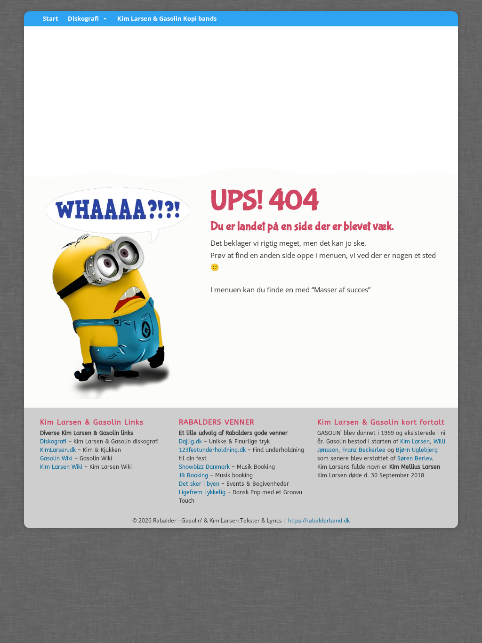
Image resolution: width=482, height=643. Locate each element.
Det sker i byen (199, 484)
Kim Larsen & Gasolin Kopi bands (167, 19)
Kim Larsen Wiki (61, 467)
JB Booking (193, 475)
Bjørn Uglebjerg (417, 450)
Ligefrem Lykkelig (202, 492)
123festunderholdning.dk (212, 450)
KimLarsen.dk (58, 450)
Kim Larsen (415, 441)
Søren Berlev (414, 458)
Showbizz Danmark (204, 467)
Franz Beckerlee (364, 450)
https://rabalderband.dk (319, 520)
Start (50, 19)
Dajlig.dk (190, 441)
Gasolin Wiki (56, 458)
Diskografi (83, 19)
